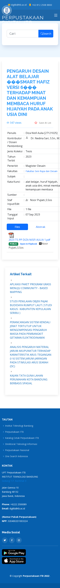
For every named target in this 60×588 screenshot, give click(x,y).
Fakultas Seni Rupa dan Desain (41, 171)
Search (47, 33)
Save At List (44, 122)
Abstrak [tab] (40, 227)
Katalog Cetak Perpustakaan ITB (22, 438)
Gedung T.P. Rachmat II (14, 480)
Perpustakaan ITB (14, 432)
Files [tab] (17, 227)
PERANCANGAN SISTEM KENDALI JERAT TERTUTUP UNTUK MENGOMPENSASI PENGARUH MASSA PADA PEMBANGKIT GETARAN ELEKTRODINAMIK (30, 329)
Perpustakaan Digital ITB (23, 20)
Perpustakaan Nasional (17, 450)
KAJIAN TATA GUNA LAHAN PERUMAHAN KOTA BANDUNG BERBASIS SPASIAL (28, 379)
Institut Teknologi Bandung (19, 426)
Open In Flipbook (28, 243)
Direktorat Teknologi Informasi (21, 444)
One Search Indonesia (16, 456)
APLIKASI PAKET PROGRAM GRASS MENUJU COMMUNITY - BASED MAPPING (30, 288)
